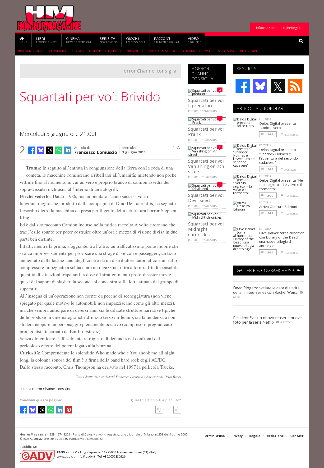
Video (194, 40)
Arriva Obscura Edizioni (278, 206)
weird (209, 51)
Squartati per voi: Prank (206, 131)
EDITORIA (265, 119)
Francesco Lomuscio (95, 151)
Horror (78, 51)
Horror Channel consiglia (148, 71)
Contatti (297, 436)
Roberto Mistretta (186, 51)
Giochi (135, 40)
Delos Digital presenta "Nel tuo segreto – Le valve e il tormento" (281, 184)
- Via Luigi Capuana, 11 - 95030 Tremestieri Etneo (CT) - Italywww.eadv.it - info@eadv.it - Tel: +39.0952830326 (106, 454)
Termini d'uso (214, 436)
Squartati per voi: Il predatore (206, 102)
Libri (46, 40)
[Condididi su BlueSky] (41, 150)
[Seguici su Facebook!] (243, 86)
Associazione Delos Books (49, 438)
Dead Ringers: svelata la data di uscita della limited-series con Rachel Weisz (266, 290)
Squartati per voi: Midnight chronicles (206, 229)
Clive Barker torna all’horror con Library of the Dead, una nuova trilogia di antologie (281, 239)
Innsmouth (134, 51)
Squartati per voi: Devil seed (206, 197)
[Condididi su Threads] (50, 150)
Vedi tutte (294, 270)
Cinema (78, 40)
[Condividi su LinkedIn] (68, 150)
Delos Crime (249, 51)
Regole (254, 436)
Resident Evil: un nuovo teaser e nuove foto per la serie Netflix (267, 320)
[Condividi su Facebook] (32, 150)
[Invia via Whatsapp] (59, 150)
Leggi (270, 134)
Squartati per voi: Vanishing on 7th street (206, 166)
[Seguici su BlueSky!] (260, 86)
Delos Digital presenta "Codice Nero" (277, 125)
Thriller (95, 51)
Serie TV (108, 40)
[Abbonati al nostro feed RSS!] (295, 86)
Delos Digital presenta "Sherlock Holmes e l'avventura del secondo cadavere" (278, 156)
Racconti (166, 40)
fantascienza (158, 51)
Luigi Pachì (113, 51)
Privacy (237, 436)
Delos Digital (58, 51)
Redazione (275, 436)
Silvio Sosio (227, 51)
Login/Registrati (293, 27)
